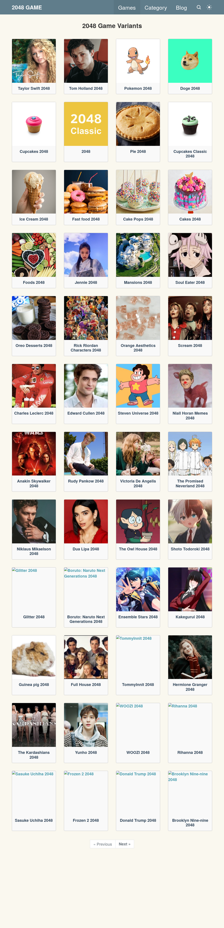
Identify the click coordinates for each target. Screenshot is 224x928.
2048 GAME (27, 7)
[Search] (199, 7)
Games (127, 7)
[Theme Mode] (209, 7)
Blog (181, 7)
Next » (125, 844)
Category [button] (156, 7)
